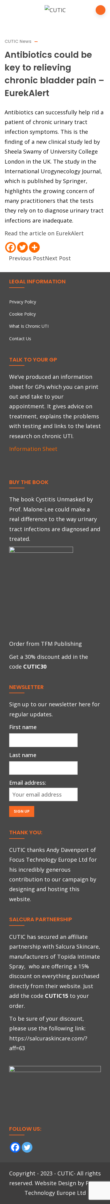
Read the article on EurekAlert (44, 233)
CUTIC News (18, 41)
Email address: (27, 782)
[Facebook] (10, 247)
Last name (22, 755)
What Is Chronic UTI (29, 326)
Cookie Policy (22, 314)
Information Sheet (33, 448)
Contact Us (20, 338)
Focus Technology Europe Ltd (48, 859)
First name (23, 727)
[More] (34, 247)
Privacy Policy (22, 302)
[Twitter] (22, 247)
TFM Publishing (61, 643)
